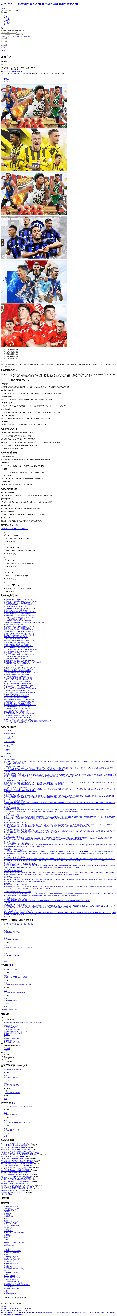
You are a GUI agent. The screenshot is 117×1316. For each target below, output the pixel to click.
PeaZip (6, 1239)
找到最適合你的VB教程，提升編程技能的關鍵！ (18, 604)
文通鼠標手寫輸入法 (10, 1210)
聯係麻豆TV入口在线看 (8, 1310)
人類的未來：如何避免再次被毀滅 (14, 857)
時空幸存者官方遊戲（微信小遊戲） (15, 1232)
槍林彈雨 (7, 1254)
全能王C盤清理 (8, 1217)
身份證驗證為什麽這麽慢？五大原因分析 (13, 1190)
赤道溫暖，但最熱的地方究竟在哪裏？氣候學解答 (19, 669)
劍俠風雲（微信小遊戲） (11, 1263)
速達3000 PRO (8, 1231)
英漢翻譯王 (16, 932)
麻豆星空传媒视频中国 (37, 1312)
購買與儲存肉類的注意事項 (12, 794)
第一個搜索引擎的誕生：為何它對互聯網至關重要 (19, 714)
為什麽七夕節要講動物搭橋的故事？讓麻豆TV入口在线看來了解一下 (25, 622)
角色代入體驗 (17, 1022)
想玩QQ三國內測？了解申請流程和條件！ (16, 712)
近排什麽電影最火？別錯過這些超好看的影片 (18, 687)
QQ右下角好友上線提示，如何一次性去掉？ (17, 710)
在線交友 (31, 1022)
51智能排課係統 (9, 1286)
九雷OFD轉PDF (9, 1246)
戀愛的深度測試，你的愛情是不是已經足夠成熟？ (19, 615)
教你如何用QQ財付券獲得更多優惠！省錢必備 (18, 678)
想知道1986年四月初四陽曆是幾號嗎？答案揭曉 (15, 1158)
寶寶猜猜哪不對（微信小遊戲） (13, 1033)
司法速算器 (16, 1130)
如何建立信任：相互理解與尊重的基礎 (15, 801)
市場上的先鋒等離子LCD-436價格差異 (15, 766)
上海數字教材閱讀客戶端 (11, 1281)
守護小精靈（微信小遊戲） (12, 1208)
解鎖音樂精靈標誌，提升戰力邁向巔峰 (15, 884)
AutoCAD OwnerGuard (25, 1122)
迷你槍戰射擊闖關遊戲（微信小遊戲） (15, 1031)
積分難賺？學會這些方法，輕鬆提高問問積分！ (18, 613)
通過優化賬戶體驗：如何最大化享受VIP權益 (17, 892)
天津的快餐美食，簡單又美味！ (13, 653)
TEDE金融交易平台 (10, 1294)
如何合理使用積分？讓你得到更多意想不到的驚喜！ (20, 612)
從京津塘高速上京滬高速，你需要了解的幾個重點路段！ (18, 1185)
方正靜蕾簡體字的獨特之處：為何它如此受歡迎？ (19, 715)
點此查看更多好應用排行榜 (9, 1009)
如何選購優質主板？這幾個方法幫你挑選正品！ (18, 703)
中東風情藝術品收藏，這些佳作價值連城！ (17, 663)
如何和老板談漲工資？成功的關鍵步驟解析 (17, 843)
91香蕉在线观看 (78, 1312)
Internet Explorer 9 (9, 1247)
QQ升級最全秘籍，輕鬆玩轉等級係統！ (16, 637)
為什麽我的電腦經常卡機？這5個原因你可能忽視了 (19, 685)
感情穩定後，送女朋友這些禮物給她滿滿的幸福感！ (20, 617)
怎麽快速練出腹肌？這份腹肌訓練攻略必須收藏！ (19, 660)
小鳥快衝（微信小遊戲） (11, 1279)
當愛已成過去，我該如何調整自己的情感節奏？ (18, 642)
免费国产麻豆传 (25, 1312)
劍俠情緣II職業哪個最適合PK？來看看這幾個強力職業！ (20, 1155)
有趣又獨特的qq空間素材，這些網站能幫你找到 (18, 603)
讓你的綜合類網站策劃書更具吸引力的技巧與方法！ (20, 631)
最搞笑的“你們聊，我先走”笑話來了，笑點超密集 (16, 1151)
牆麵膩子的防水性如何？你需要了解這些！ (14, 1183)
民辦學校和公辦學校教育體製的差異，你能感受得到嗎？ (21, 601)
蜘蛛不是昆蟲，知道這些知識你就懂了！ (13, 1192)
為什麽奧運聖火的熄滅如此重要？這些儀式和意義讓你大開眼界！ (21, 1153)
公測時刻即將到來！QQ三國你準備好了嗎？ (17, 690)
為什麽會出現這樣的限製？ (12, 808)
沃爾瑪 (6, 1274)
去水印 (6, 1290)
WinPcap (6, 1211)
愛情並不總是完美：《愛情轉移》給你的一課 (18, 681)
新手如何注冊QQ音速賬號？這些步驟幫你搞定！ (19, 651)
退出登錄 (3, 45)
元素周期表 (7, 1236)
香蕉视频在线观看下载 (51, 1312)
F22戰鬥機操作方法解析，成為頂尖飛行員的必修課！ (20, 692)
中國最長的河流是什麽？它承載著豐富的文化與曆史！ (17, 1162)
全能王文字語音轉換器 (26, 1107)
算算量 (6, 1238)
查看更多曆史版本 (6, 756)
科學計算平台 (8, 1022)
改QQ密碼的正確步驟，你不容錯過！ (15, 619)
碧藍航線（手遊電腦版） (28, 947)
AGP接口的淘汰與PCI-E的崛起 (13, 850)
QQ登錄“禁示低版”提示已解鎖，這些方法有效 (18, 717)
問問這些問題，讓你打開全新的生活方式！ (17, 708)
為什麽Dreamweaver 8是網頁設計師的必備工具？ (18, 599)
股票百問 (7, 1215)
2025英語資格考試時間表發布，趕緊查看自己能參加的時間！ (19, 1163)
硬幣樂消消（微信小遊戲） (12, 1288)
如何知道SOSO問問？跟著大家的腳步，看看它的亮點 (20, 689)
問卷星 (6, 1292)
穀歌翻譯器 (16, 940)
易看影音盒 (16, 1085)
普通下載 (4, 73)
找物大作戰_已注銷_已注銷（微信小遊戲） (17, 1285)
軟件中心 (3, 8)
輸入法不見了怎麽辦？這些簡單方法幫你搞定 (18, 719)
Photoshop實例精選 (9, 1276)
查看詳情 (11, 737)
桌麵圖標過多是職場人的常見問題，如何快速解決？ (17, 1165)
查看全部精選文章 (6, 1194)
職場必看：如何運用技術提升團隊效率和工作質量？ (17, 1188)
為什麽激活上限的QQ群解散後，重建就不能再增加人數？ (18, 1178)
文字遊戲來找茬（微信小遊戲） (13, 1283)
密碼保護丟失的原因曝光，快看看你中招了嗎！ (18, 646)
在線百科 (14, 969)
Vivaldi (6, 1220)
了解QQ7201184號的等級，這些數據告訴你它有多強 (16, 1144)
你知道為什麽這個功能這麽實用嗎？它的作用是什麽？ (20, 608)
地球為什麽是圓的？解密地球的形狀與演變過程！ (16, 1171)
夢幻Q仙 (6, 1270)
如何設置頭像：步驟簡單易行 (13, 878)
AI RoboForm (17, 955)
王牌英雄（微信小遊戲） (11, 1256)
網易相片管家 (18, 1069)
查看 (5, 930)
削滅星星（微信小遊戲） (11, 1206)
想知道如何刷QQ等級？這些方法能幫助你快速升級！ (20, 705)
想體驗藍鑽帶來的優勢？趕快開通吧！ (15, 624)
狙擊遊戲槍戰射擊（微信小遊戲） (14, 1269)
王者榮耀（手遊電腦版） (28, 924)
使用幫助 (14, 1308)
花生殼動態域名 (20, 992)
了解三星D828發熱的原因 (12, 815)
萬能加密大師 (8, 1261)
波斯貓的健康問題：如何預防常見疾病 (15, 780)
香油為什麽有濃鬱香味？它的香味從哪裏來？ (18, 706)
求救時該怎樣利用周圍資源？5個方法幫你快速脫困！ (20, 667)
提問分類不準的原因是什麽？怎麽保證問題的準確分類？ (21, 672)
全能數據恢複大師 (9, 1040)
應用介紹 (7, 1049)
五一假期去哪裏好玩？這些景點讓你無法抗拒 (14, 1146)
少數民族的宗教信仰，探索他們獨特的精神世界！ (19, 701)
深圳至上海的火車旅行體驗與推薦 (14, 904)
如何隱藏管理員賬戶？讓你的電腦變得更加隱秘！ (19, 626)
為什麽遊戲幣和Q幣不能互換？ (13, 773)
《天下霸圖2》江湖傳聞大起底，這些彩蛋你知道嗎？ (17, 1167)
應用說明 (7, 1047)
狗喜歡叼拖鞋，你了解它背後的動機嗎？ (13, 1156)
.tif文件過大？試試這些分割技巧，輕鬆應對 (14, 1147)
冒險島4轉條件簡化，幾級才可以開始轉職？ (17, 644)
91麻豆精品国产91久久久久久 (101, 1312)
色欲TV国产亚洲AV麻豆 (65, 1312)
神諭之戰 (7, 1218)
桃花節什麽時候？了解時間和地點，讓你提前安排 (16, 1176)
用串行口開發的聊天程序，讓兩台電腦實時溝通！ (16, 1181)
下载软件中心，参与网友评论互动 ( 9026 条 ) (14, 529)
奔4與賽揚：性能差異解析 (12, 836)
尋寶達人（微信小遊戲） (11, 1222)
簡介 (5, 76)
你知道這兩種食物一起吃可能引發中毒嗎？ (17, 656)
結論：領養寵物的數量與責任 (13, 871)
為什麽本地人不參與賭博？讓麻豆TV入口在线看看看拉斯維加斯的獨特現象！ (27, 721)
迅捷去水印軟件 (9, 1227)
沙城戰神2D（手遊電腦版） (12, 1272)
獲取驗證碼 (20, 34)
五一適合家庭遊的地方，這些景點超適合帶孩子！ (16, 1174)
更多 (11, 965)
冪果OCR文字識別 (22, 977)
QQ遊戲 (6, 1249)
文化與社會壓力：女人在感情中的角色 (15, 787)
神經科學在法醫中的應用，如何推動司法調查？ (18, 629)
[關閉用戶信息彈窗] (1, 40)
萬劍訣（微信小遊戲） (11, 1223)
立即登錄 (3, 38)
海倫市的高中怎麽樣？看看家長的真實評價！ (14, 1172)
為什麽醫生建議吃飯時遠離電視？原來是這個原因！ (20, 640)
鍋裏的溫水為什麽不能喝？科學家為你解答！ (18, 628)
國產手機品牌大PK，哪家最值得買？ (14, 1169)
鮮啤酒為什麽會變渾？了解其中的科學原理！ (18, 647)
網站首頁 (3, 1306)
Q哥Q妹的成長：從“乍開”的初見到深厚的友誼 (18, 911)
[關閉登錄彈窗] (1, 27)
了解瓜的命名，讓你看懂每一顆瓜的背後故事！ (18, 621)
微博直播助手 (8, 1267)
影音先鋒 (14, 1000)
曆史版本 (7, 82)
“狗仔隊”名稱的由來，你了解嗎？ (14, 665)
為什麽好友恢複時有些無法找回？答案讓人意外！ (19, 699)
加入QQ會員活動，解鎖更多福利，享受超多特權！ (16, 1149)
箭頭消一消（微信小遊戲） (12, 1258)
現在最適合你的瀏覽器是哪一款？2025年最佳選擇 (19, 655)
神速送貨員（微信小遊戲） (12, 1251)
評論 (5, 78)
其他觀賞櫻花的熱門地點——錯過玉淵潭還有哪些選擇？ (21, 864)
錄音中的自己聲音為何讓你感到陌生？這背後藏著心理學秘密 (19, 1160)
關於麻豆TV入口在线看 (24, 1308)
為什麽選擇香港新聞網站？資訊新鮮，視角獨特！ (19, 829)
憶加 (5, 1036)
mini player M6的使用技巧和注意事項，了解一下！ (19, 722)
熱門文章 (7, 80)
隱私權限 (20, 71)
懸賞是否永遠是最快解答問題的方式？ (15, 822)
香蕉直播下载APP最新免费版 (14, 1314)
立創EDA (14, 1114)
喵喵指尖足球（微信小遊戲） (13, 1260)
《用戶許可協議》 (14, 36)
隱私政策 (15, 71)
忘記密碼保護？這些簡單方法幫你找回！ (16, 697)
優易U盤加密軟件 (9, 1027)
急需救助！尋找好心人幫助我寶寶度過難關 (17, 674)
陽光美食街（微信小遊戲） (12, 1038)
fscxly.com (11, 1297)
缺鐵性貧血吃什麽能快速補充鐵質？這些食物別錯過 (17, 1187)
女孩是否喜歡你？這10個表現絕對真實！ (16, 696)
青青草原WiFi (8, 1213)
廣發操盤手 (16, 1077)
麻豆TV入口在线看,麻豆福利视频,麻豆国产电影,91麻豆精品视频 (39, 4)
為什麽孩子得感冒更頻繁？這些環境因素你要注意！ (20, 635)
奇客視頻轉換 (8, 1229)
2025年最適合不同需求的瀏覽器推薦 (15, 676)
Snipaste (6, 1234)
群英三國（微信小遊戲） (11, 1026)
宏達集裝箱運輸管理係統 (11, 1225)
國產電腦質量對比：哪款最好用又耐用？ (16, 606)
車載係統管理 (38, 1022)
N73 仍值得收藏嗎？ (10, 759)
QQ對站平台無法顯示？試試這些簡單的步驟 (17, 671)
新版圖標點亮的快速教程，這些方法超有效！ (18, 694)
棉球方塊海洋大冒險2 (25, 985)
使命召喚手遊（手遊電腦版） (13, 1029)
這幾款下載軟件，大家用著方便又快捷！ (16, 638)
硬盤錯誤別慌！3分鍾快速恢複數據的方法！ (17, 610)
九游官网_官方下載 (21, 1310)
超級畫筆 (7, 1035)
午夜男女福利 (87, 1312)
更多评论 (13, 525)
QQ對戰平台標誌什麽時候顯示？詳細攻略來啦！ (19, 680)
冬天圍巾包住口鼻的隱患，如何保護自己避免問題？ (20, 683)
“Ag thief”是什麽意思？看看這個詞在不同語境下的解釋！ (21, 649)
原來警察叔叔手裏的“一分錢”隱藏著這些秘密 (14, 1180)
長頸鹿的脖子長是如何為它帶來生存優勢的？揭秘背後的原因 (22, 662)
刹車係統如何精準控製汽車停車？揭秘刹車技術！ (19, 633)
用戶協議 (3, 1308)
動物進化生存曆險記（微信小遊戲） (15, 1242)
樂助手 (6, 1265)
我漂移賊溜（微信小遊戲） (12, 1042)
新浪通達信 (16, 1093)
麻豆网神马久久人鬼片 (13, 1312)
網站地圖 (3, 1312)
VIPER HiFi (7, 1244)
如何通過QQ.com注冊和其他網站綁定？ (16, 658)
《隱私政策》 (26, 36)
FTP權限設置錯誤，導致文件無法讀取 (15, 899)
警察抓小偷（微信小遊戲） (12, 1252)
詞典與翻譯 (24, 1022)
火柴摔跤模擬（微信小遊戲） (13, 1277)
